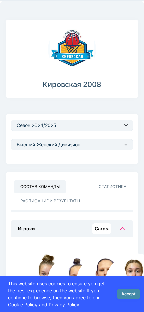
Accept (128, 293)
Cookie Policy (23, 304)
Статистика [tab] (112, 186)
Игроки (63, 228)
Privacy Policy (64, 304)
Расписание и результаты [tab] (50, 200)
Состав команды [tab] (40, 186)
